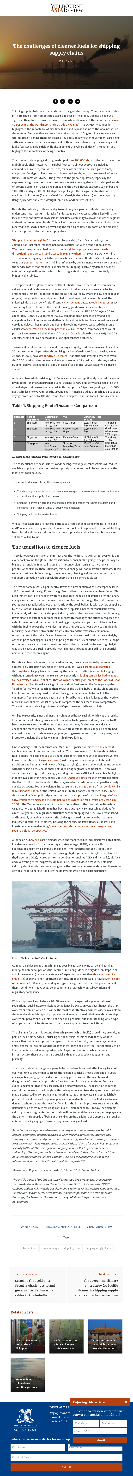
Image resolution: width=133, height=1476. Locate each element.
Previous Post (30, 1274)
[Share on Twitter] (70, 101)
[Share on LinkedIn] (77, 101)
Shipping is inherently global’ (30, 240)
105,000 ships (83, 160)
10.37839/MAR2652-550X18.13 (64, 1226)
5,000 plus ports (75, 777)
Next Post (105, 1274)
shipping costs (72, 1248)
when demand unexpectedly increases (86, 302)
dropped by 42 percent (53, 355)
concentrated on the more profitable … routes (51, 329)
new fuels (35, 839)
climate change (50, 1248)
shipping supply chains (98, 1248)
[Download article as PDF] (55, 101)
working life (112, 978)
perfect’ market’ (34, 262)
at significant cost (48, 760)
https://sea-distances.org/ (64, 456)
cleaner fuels (29, 1248)
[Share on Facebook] (62, 101)
